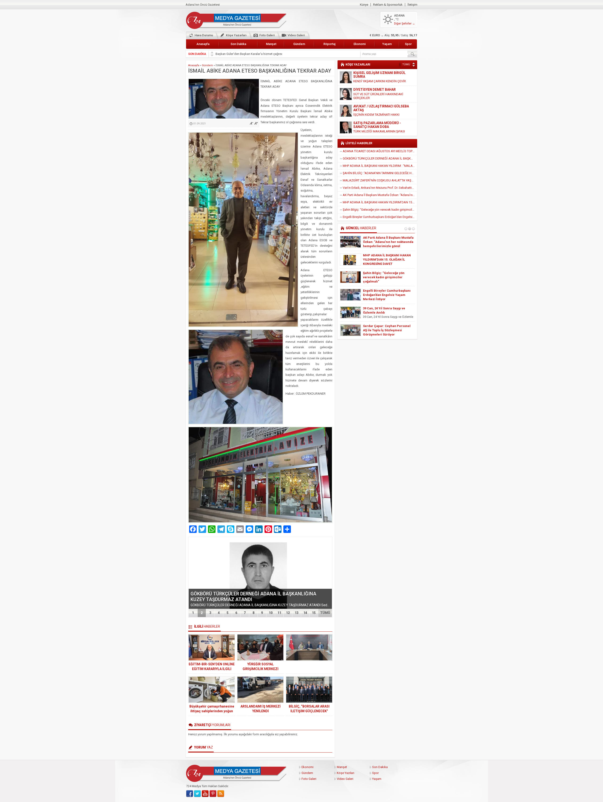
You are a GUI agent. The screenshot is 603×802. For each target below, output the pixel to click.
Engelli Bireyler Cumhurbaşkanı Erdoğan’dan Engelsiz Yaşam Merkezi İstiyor (380, 217)
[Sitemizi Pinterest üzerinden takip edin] (212, 793)
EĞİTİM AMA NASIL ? (367, 127)
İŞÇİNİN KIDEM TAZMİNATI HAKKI (376, 98)
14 (305, 613)
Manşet (271, 44)
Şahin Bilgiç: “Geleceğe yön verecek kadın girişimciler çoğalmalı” (380, 209)
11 (279, 613)
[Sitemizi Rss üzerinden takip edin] (220, 793)
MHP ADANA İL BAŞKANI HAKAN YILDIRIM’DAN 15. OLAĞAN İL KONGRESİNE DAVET (380, 202)
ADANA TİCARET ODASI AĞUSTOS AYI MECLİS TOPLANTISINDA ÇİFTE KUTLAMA (380, 151)
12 (288, 613)
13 (296, 613)
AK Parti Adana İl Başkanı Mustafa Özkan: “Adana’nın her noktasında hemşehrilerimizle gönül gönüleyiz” (380, 195)
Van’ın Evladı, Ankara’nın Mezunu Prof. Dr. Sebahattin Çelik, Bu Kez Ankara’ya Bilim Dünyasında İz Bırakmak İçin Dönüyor (380, 187)
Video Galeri (296, 35)
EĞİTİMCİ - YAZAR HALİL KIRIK (376, 123)
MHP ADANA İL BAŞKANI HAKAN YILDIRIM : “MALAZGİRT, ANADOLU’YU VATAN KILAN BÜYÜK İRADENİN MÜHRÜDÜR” (380, 166)
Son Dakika (238, 44)
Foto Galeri (267, 35)
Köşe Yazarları (236, 35)
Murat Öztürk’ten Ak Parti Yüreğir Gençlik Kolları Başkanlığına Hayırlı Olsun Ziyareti (387, 330)
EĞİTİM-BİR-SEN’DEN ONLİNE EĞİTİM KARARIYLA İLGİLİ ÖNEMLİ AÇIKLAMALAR (212, 668)
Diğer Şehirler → (404, 23)
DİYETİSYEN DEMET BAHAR (374, 73)
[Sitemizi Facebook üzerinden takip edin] (189, 793)
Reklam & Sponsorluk (388, 4)
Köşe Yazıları (345, 773)
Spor (408, 44)
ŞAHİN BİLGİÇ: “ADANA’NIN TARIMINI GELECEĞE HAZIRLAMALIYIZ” (380, 173)
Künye (364, 4)
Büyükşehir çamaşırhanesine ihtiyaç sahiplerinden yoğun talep (211, 711)
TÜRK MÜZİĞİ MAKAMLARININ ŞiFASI (379, 114)
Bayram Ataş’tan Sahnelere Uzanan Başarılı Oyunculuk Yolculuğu (383, 242)
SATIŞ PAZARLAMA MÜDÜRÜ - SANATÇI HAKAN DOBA (377, 108)
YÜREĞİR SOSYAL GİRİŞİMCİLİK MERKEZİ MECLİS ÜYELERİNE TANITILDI (260, 668)
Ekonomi (360, 44)
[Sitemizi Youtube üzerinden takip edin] (205, 793)
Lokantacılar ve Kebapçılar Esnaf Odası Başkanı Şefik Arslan (256, 54)
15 (314, 613)
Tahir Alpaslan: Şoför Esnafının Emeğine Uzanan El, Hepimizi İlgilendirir (386, 277)
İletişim (412, 4)
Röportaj (329, 44)
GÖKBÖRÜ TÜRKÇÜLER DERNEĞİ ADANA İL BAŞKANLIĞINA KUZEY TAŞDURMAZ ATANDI (380, 158)
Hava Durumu (204, 35)
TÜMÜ (325, 613)
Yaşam (387, 44)
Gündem (299, 44)
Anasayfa (202, 44)
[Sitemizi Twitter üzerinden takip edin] (197, 793)
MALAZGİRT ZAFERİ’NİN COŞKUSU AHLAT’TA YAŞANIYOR (380, 180)
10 (271, 613)
